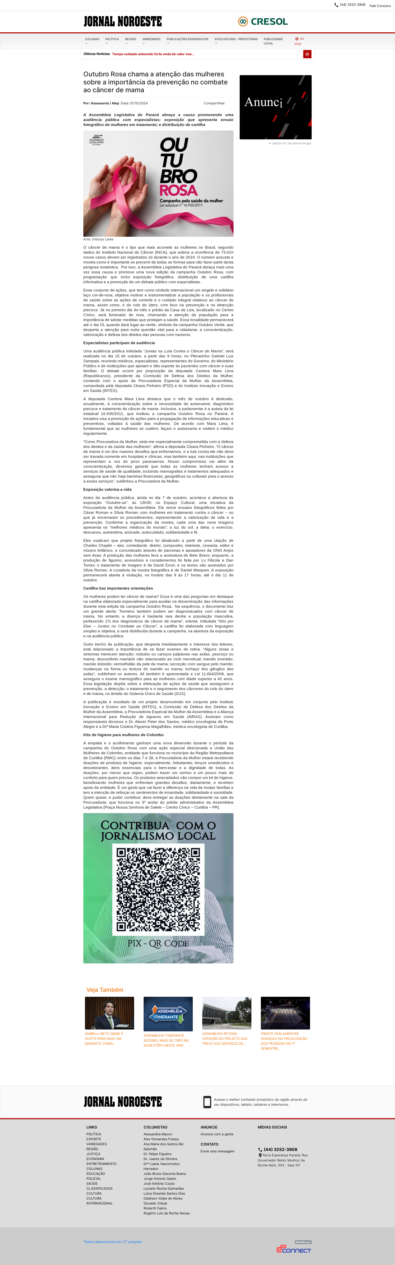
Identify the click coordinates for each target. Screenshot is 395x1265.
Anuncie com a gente (217, 1134)
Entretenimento (101, 1164)
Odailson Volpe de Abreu (163, 1198)
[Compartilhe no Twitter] (230, 104)
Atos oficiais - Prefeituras (236, 39)
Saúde (92, 1183)
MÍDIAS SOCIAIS (272, 1127)
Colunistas (155, 1127)
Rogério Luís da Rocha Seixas (167, 1213)
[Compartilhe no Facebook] (232, 104)
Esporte (93, 1139)
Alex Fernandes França (161, 1139)
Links (91, 1127)
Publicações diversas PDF (188, 39)
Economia (95, 1159)
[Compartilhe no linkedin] (228, 104)
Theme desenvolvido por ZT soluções (112, 1242)
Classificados (99, 1188)
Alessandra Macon (158, 1134)
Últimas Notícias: (97, 54)
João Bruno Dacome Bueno (165, 1174)
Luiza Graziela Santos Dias (164, 1193)
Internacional (99, 1203)
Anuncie (209, 1127)
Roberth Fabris (155, 1208)
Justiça (93, 1154)
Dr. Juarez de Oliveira (160, 1159)
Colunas (92, 39)
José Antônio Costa (159, 1183)
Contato (209, 1144)
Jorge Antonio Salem (160, 1178)
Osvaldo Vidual (155, 1203)
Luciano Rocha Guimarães (164, 1188)
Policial (93, 1178)
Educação (95, 1174)
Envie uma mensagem (218, 1151)
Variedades (151, 39)
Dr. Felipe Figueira (157, 1154)
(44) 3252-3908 (277, 1149)
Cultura (94, 1193)
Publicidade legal (273, 41)
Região (130, 39)
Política (112, 39)
